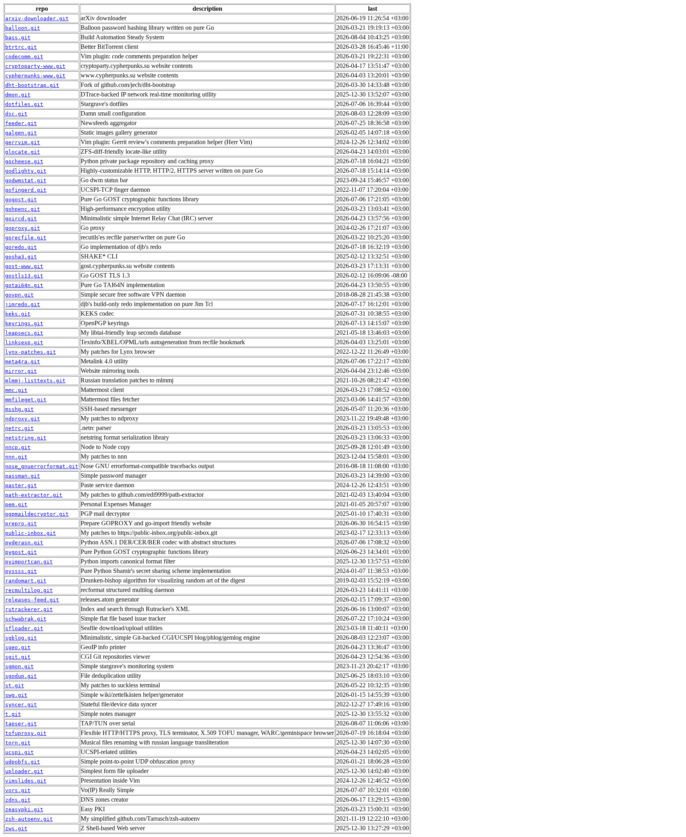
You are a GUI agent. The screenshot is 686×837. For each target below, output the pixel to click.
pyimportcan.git (29, 562)
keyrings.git (24, 323)
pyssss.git (21, 571)
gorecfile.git (25, 238)
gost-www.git (24, 266)
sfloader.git (24, 628)
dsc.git (16, 114)
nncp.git (18, 447)
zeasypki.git (24, 809)
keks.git (18, 314)
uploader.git (24, 771)
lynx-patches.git (30, 352)
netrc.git (19, 428)
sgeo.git (18, 647)
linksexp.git (24, 342)
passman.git (22, 476)
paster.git (21, 485)
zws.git (16, 828)
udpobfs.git (22, 762)
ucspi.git (19, 752)
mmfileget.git (25, 400)
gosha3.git (21, 257)
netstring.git (25, 438)
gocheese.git (24, 161)
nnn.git (16, 457)
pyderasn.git (24, 543)
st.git (14, 685)
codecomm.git (24, 57)
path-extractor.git (33, 495)
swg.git (16, 695)
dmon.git (18, 95)
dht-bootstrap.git (32, 85)
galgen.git (21, 133)
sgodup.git (21, 676)
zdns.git (18, 800)
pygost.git (21, 552)
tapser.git (21, 724)
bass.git (18, 37)
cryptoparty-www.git (35, 66)
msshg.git (19, 409)
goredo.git (21, 247)
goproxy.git (22, 228)
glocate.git (22, 152)
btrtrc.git (21, 47)
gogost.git (21, 199)
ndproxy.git (22, 419)
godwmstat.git (25, 180)
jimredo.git (22, 304)
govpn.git (19, 295)
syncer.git (21, 705)
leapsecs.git (24, 333)
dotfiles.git (24, 104)
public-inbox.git (30, 533)
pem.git (16, 504)
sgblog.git (21, 638)
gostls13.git (24, 276)
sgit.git (18, 657)
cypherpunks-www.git (35, 76)
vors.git (18, 790)
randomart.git (25, 581)
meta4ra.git (22, 361)
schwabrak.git (25, 619)
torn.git (18, 743)
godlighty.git (25, 171)
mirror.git (21, 371)
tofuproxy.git (25, 733)
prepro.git (21, 523)
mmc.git (16, 390)
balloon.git (22, 28)
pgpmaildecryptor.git (37, 514)
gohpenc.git (22, 209)
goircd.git (21, 219)
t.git (13, 714)
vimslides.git (25, 781)
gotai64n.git (24, 285)
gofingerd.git (25, 190)
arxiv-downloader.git (37, 18)
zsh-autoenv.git (29, 819)
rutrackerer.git (29, 609)
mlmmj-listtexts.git (35, 381)
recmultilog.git (29, 590)
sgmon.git (19, 666)
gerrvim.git (22, 142)
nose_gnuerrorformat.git (41, 466)
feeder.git (21, 123)
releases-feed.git (32, 600)
